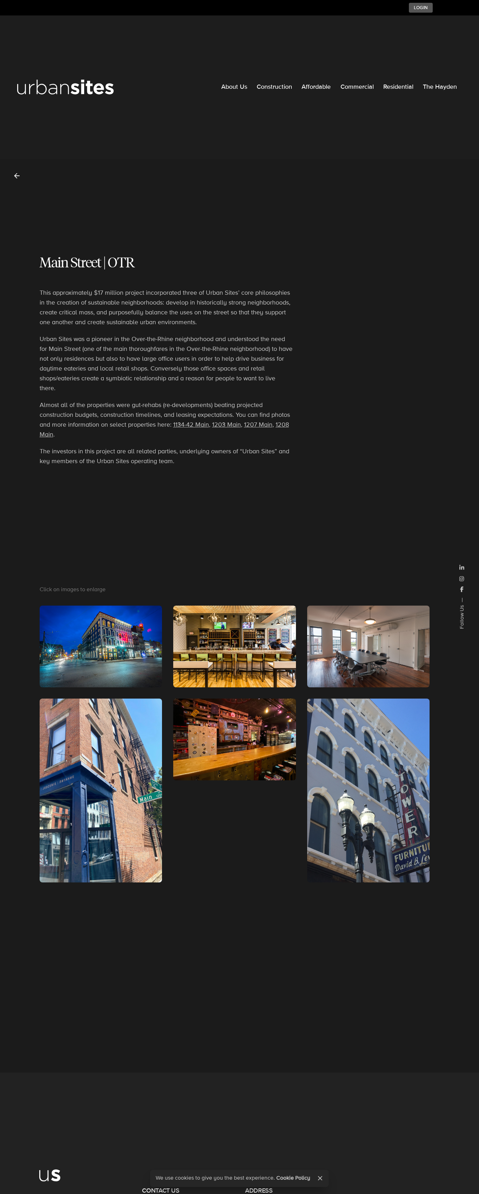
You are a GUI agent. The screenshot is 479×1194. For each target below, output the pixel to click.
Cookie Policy (293, 1178)
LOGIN (421, 8)
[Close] (320, 1178)
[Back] (17, 176)
